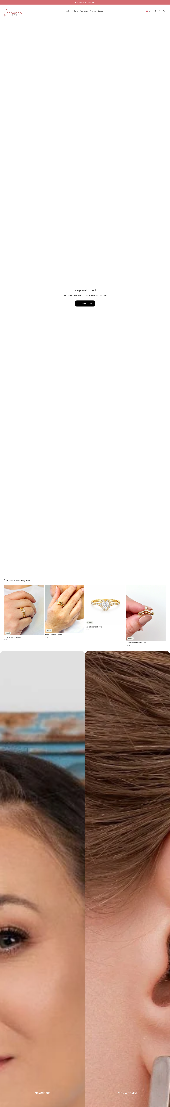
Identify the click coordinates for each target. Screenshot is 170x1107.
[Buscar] (155, 11)
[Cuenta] (159, 11)
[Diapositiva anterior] (7, 610)
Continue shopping (85, 303)
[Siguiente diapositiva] (41, 610)
